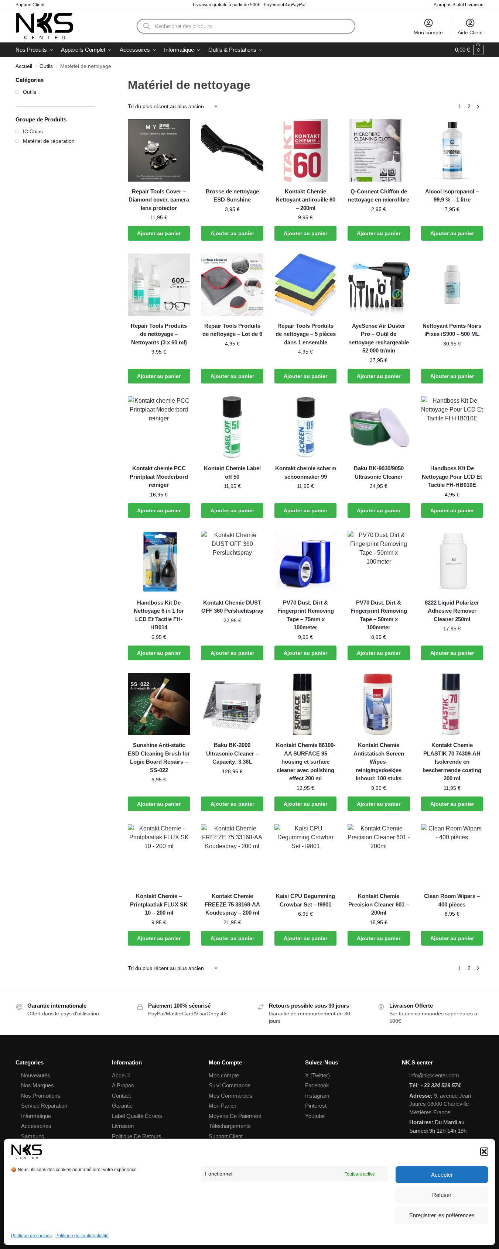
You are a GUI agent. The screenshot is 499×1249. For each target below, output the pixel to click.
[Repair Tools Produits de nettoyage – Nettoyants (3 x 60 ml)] (159, 285)
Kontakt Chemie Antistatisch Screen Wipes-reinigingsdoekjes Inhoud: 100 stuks (378, 761)
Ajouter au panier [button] (159, 233)
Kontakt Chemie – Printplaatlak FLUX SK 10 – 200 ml (159, 904)
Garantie (122, 1105)
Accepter (442, 1174)
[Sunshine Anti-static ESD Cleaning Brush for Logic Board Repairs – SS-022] (159, 704)
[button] (484, 1151)
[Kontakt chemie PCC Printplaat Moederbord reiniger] (159, 427)
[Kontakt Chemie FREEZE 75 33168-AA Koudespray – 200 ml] (232, 855)
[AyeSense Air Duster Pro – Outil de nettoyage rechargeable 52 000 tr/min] (379, 285)
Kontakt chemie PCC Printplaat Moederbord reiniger (159, 476)
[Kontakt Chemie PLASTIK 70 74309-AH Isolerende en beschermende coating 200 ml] (452, 704)
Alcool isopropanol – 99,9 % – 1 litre (452, 195)
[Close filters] (97, 80)
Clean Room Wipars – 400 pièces (452, 900)
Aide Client (470, 32)
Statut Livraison (467, 4)
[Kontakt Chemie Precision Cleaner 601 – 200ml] (379, 855)
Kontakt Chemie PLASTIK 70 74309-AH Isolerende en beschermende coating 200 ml (452, 761)
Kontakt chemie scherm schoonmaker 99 (305, 472)
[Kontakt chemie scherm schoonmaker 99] (305, 427)
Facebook (317, 1085)
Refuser (441, 1195)
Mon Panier (222, 1105)
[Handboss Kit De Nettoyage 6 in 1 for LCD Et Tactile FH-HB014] (159, 562)
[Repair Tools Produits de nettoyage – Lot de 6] (232, 285)
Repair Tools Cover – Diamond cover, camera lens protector (159, 199)
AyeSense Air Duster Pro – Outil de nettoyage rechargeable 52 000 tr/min (378, 338)
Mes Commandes (230, 1096)
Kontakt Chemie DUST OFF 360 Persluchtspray (232, 606)
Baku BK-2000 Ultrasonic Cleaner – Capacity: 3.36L (232, 753)
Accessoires (36, 1126)
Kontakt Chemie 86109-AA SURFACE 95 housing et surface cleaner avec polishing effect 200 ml (305, 761)
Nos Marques (37, 1085)
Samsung (32, 1136)
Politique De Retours (136, 1136)
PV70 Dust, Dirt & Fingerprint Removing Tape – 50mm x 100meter (379, 615)
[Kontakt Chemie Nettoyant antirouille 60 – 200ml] (305, 150)
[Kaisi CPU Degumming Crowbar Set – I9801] (305, 855)
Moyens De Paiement (235, 1116)
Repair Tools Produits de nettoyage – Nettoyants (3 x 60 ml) (159, 334)
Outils (46, 66)
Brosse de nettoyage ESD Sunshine (232, 195)
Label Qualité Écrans (137, 1116)
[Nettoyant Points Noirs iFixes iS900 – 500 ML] (452, 285)
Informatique (36, 1116)
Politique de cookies (31, 1235)
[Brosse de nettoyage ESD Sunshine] (232, 150)
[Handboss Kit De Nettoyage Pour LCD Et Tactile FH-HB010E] (452, 427)
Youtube (315, 1116)
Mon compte (428, 32)
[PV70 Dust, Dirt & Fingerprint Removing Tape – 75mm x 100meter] (305, 562)
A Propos (123, 1085)
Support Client (30, 4)
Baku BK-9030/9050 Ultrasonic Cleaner (379, 472)
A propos (442, 4)
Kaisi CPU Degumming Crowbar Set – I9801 (305, 900)
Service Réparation (44, 1105)
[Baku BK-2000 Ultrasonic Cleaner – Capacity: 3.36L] (232, 704)
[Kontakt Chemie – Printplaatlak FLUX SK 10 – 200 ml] (159, 855)
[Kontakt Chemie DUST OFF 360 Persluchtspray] (232, 562)
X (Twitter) (317, 1075)
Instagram (317, 1096)
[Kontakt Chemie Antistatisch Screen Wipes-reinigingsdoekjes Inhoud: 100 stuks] (379, 704)
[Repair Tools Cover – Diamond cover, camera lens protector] (159, 150)
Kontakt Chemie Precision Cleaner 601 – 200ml (378, 904)
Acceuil (121, 1075)
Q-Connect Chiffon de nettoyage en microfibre (378, 195)
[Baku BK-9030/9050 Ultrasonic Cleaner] (379, 427)
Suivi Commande (229, 1085)
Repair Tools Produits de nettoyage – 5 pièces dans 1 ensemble (306, 334)
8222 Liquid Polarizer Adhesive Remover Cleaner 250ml (452, 610)
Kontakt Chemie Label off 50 (232, 472)
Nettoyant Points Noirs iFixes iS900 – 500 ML (452, 330)
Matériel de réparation (49, 141)
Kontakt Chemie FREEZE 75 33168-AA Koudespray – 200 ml (232, 904)
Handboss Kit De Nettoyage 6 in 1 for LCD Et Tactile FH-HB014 (159, 615)
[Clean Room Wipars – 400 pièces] (452, 855)
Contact (121, 1096)
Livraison (123, 1126)
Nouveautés (35, 1075)
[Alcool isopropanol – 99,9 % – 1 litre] (452, 150)
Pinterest (316, 1105)
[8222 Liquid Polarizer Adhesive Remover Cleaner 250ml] (452, 562)
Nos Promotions (40, 1096)
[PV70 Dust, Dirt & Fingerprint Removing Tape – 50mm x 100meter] (379, 562)
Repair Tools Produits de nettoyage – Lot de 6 (232, 330)
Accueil (24, 66)
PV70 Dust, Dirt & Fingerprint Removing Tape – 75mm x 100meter (305, 615)
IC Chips (33, 131)
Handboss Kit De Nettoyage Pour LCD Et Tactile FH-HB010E (452, 476)
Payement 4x (285, 4)
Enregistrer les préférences (442, 1215)
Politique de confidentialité (82, 1235)
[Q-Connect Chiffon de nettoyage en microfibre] (379, 150)
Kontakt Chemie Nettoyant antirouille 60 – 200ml (305, 199)
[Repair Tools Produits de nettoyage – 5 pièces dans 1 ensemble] (305, 285)
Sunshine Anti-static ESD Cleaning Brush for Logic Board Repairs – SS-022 (159, 757)
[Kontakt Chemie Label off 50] (232, 427)
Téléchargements (230, 1126)
